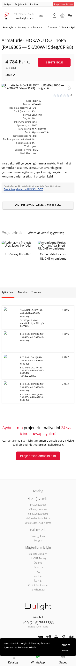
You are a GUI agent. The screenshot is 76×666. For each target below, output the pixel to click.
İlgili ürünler (8, 292)
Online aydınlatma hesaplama (38, 205)
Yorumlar (37, 292)
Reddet (65, 650)
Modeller (23, 292)
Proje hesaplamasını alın (38, 456)
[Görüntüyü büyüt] (38, 87)
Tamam (65, 645)
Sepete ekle (54, 62)
